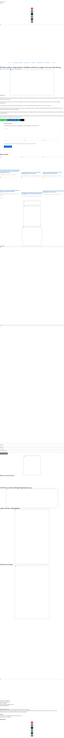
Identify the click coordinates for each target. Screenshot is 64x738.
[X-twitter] (32, 14)
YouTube (53, 62)
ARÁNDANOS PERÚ (40, 62)
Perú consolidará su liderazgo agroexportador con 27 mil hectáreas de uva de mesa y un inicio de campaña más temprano (10, 171)
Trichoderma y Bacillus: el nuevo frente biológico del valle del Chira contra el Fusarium (53, 191)
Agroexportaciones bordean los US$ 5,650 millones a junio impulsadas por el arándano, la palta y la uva (31, 193)
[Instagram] (32, 19)
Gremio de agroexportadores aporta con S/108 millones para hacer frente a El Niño (52, 173)
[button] (3, 120)
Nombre (1, 444)
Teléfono (1, 447)
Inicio (10, 62)
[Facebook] (32, 11)
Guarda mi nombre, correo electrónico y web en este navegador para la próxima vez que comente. (20, 143)
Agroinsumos (48, 62)
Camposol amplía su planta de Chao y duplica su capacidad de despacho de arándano (31, 173)
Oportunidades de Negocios (17, 62)
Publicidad (33, 62)
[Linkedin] (32, 16)
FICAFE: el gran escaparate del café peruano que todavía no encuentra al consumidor (9, 191)
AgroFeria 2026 (27, 62)
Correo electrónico (3, 450)
